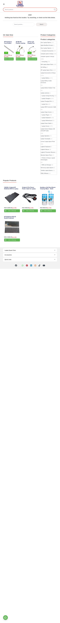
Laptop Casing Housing (48, 95)
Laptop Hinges (45, 114)
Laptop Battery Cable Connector (46, 81)
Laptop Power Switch (46, 123)
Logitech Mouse (45, 149)
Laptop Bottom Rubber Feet (48, 87)
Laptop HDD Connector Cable (48, 107)
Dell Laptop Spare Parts (47, 64)
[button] (5, 617)
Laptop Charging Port (46, 101)
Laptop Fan (45, 104)
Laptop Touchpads (45, 138)
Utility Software (44, 173)
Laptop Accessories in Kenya (48, 72)
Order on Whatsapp (12, 210)
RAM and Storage (46, 164)
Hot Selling (43, 67)
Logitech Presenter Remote (48, 152)
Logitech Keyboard (45, 146)
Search (54, 9)
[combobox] (27, 9)
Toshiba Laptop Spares (47, 170)
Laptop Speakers (45, 135)
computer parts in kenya (47, 53)
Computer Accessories (47, 50)
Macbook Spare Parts (46, 155)
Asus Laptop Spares (46, 48)
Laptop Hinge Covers (46, 112)
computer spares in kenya (47, 56)
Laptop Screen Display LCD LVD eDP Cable (48, 129)
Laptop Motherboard (47, 120)
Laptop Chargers (46, 98)
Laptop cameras (45, 93)
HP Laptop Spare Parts (47, 70)
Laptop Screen (45, 126)
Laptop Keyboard (46, 117)
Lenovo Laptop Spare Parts (48, 141)
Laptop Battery (45, 78)
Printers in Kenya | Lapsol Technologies (48, 158)
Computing (44, 61)
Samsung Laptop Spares (47, 167)
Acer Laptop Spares (46, 42)
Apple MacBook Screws (47, 45)
